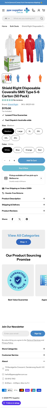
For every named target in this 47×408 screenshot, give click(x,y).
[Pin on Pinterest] (27, 219)
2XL (38, 131)
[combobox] (23, 18)
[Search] (41, 18)
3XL (6, 138)
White (7, 150)
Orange (29, 150)
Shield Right (13, 104)
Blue (18, 150)
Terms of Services (34, 340)
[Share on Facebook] (12, 219)
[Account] (38, 10)
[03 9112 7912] (33, 10)
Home (4, 26)
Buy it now (23, 168)
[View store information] (41, 178)
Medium (8, 131)
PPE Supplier (13, 398)
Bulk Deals (14, 26)
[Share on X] (20, 219)
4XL (15, 138)
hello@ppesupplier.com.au (16, 374)
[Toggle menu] (3, 10)
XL (30, 131)
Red (39, 150)
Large (20, 131)
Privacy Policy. (7, 343)
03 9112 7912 (10, 379)
